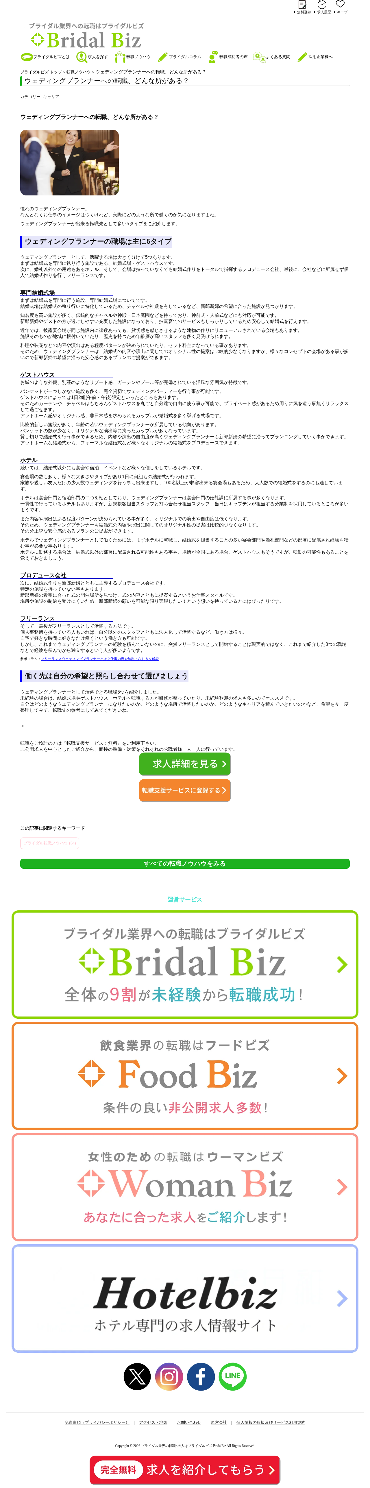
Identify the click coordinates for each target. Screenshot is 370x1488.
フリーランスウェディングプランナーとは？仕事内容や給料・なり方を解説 (100, 659)
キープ (342, 12)
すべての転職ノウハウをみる (185, 863)
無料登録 (304, 12)
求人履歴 (324, 12)
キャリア (51, 97)
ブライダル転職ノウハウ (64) (49, 843)
